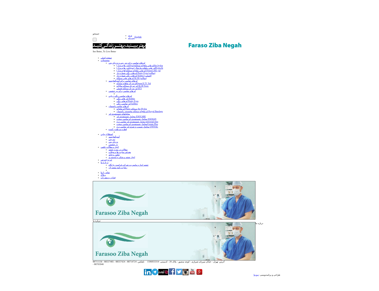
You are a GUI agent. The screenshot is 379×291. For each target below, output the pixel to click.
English (138, 37)
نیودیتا (256, 275)
